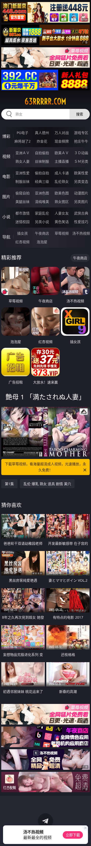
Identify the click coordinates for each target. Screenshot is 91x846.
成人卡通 (62, 173)
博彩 (6, 136)
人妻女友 (62, 213)
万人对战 (62, 132)
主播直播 (62, 161)
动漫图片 (81, 193)
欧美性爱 (81, 173)
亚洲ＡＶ (22, 152)
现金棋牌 (62, 141)
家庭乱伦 (42, 213)
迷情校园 (22, 221)
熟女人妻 (22, 161)
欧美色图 (62, 193)
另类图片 (81, 201)
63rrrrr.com (45, 101)
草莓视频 (62, 233)
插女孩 (22, 233)
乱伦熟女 (62, 181)
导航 (6, 237)
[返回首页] (85, 836)
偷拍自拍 (42, 173)
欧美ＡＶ (62, 152)
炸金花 (42, 141)
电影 (6, 176)
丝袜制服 (42, 161)
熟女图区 (62, 201)
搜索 (79, 114)
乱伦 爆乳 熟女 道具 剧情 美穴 (47, 483)
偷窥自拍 (22, 193)
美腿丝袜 (22, 201)
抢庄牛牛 (81, 141)
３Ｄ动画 (81, 152)
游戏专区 (81, 132)
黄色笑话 (62, 221)
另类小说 (42, 221)
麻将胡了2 (22, 141)
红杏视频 (22, 241)
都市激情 (22, 213)
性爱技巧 (81, 221)
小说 (6, 217)
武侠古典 (81, 213)
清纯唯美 (42, 201)
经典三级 (42, 181)
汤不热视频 (81, 233)
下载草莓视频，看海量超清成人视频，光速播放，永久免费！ (45, 466)
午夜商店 (42, 233)
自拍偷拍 (42, 152)
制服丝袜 (22, 181)
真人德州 (42, 132)
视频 (6, 156)
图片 (6, 196)
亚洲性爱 (22, 173)
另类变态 (81, 181)
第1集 (9, 483)
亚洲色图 (42, 193)
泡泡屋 (42, 241)
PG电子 (22, 132)
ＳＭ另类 (81, 161)
